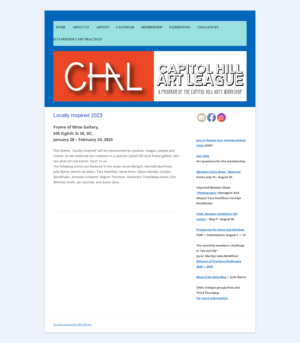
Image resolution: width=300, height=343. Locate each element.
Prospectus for (220, 230)
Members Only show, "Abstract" (219, 172)
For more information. (212, 298)
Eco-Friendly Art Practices (77, 39)
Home (59, 27)
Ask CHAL (203, 156)
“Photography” (207, 193)
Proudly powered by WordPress (72, 324)
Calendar (125, 27)
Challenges (208, 27)
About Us (81, 27)
